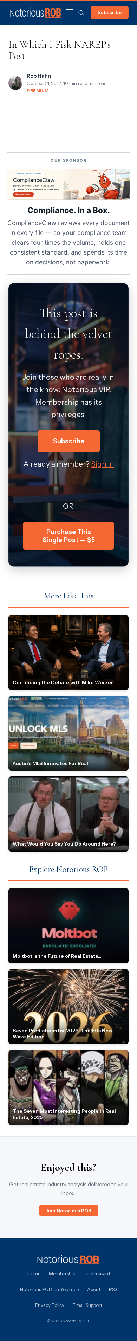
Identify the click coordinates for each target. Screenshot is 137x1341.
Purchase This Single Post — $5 (69, 536)
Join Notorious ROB (68, 1210)
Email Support (87, 1305)
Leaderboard (97, 1273)
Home (33, 1273)
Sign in (102, 464)
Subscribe (110, 12)
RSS (113, 1289)
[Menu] (69, 12)
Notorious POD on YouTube (49, 1289)
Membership (62, 1273)
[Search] (81, 12)
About (93, 1289)
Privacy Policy (49, 1305)
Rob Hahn (39, 76)
